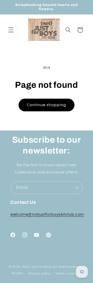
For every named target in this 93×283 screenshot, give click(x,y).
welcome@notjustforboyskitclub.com (47, 214)
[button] (11, 30)
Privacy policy (39, 273)
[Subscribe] (76, 188)
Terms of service (68, 273)
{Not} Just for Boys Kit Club (43, 266)
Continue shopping (46, 105)
